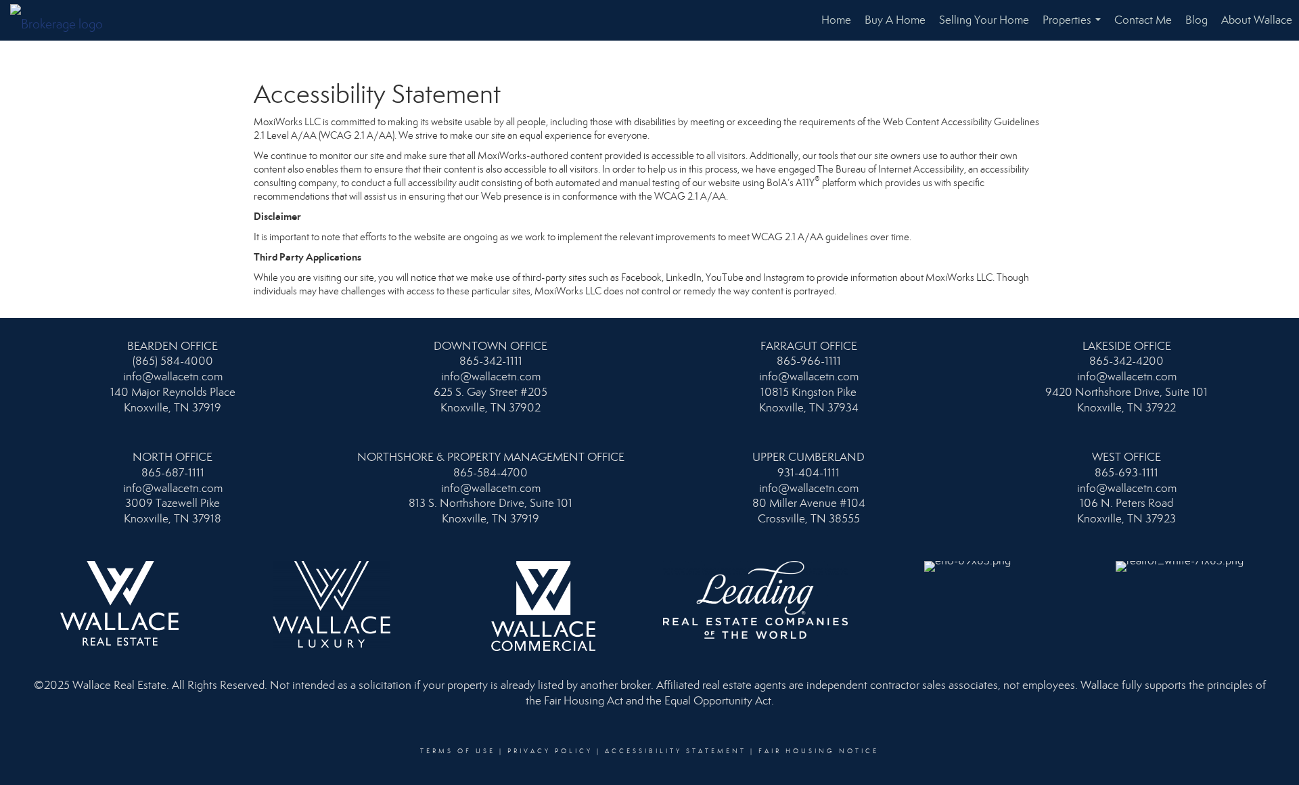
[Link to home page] (63, 20)
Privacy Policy (550, 751)
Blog (1196, 20)
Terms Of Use (457, 751)
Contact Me (1143, 20)
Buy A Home (895, 20)
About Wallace (1256, 20)
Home (836, 20)
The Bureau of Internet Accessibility (890, 169)
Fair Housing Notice (818, 751)
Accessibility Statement (675, 751)
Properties (1074, 27)
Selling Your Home (984, 20)
